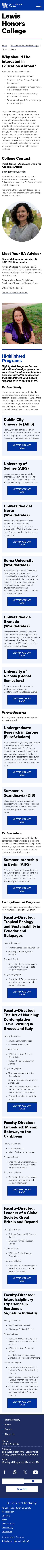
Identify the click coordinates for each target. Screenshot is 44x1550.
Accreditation (8, 1512)
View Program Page (22, 446)
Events (8, 1429)
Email (4, 1519)
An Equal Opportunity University (16, 1508)
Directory (6, 1516)
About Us (10, 1434)
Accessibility (7, 1527)
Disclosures (7, 1531)
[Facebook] (4, 1473)
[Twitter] (25, 1473)
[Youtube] (35, 1473)
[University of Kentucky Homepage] (22, 1503)
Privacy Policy (8, 1523)
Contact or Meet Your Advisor (15, 293)
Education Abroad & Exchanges (25, 46)
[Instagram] (14, 1473)
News (8, 1424)
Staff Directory (12, 1419)
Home (4, 46)
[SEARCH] (33, 1481)
